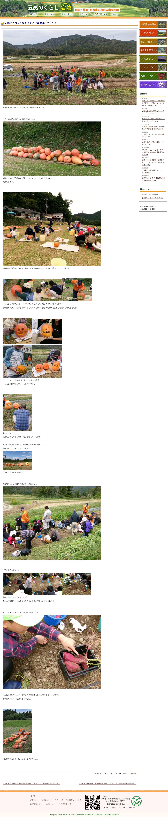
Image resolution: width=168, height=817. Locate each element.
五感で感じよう (100, 14)
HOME (33, 14)
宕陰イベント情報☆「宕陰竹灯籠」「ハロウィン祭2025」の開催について (153, 162)
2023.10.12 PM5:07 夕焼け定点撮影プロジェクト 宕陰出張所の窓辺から (107, 784)
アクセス (84, 14)
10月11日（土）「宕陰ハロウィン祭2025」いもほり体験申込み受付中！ (153, 152)
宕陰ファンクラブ (74, 800)
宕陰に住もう (67, 14)
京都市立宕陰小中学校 (150, 194)
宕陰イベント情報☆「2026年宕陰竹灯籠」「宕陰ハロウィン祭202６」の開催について (153, 103)
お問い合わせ (66, 804)
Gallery (117, 14)
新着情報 (134, 773)
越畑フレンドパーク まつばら (152, 198)
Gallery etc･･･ (51, 804)
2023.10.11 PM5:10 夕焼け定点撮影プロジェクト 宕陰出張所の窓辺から (31, 784)
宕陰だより (50, 14)
